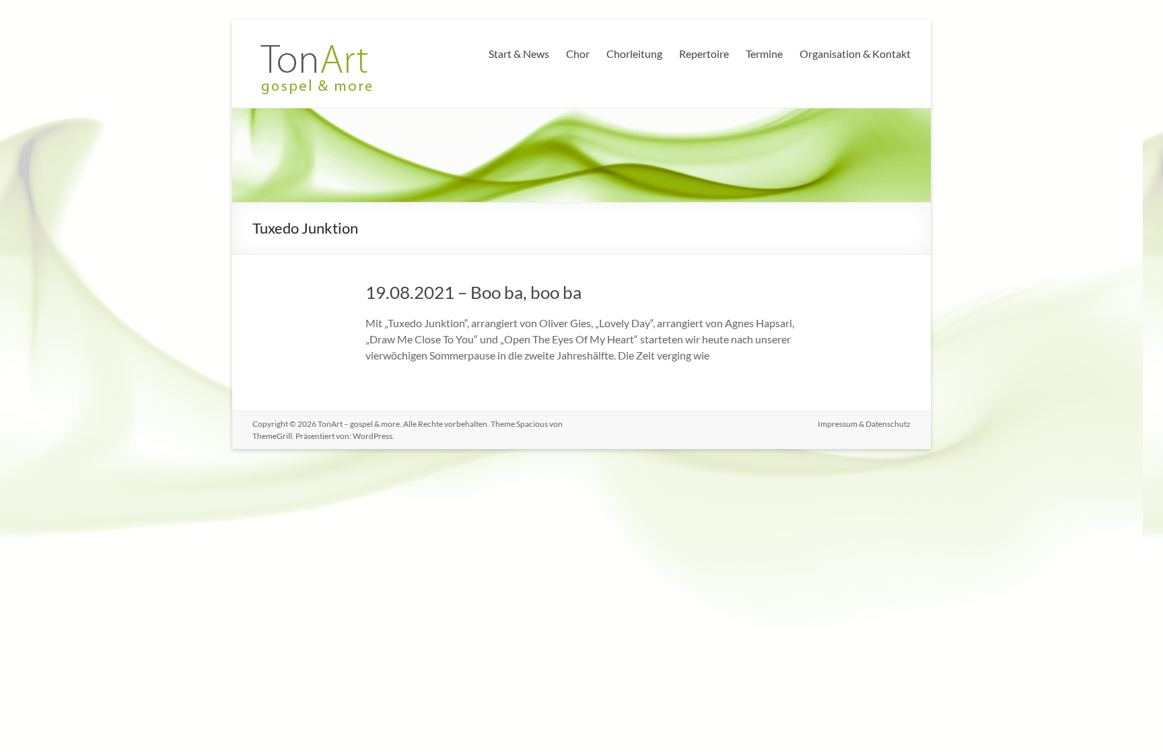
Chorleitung (634, 53)
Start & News (519, 53)
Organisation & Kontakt (855, 53)
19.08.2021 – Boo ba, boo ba (473, 292)
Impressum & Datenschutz (864, 424)
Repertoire (704, 53)
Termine (764, 53)
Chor (578, 53)
